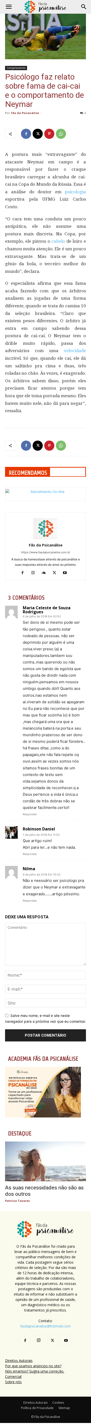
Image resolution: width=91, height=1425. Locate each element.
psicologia (75, 191)
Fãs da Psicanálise (25, 113)
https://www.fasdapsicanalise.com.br (45, 552)
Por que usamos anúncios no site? (33, 1365)
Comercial (13, 1376)
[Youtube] (67, 573)
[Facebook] (26, 134)
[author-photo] (45, 538)
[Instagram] (35, 573)
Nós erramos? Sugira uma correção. (34, 1371)
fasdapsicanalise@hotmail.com (45, 1326)
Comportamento (16, 68)
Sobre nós (13, 1381)
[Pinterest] (49, 134)
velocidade (75, 350)
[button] (9, 7)
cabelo (58, 241)
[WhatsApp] (61, 134)
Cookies (58, 1402)
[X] (38, 134)
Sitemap (64, 1408)
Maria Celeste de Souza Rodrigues (47, 610)
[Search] (84, 7)
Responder (30, 814)
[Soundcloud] (45, 573)
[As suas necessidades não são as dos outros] (45, 1161)
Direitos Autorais (19, 1360)
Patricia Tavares (17, 1201)
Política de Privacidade (37, 1408)
